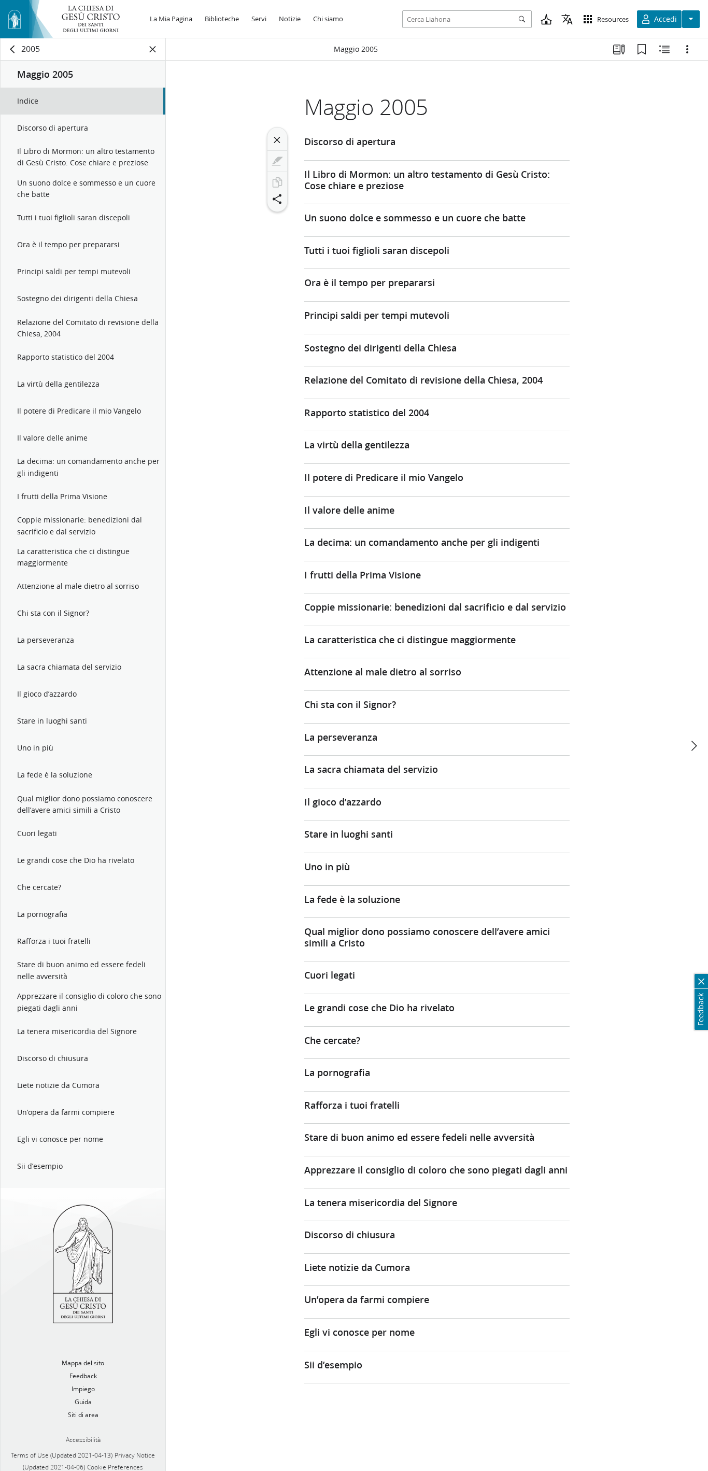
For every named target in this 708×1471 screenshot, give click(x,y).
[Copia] (277, 182)
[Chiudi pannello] (153, 49)
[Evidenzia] (277, 161)
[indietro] (13, 49)
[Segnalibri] (641, 49)
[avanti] (693, 746)
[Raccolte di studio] (618, 49)
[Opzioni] (687, 49)
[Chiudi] (277, 140)
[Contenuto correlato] (664, 49)
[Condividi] (277, 199)
